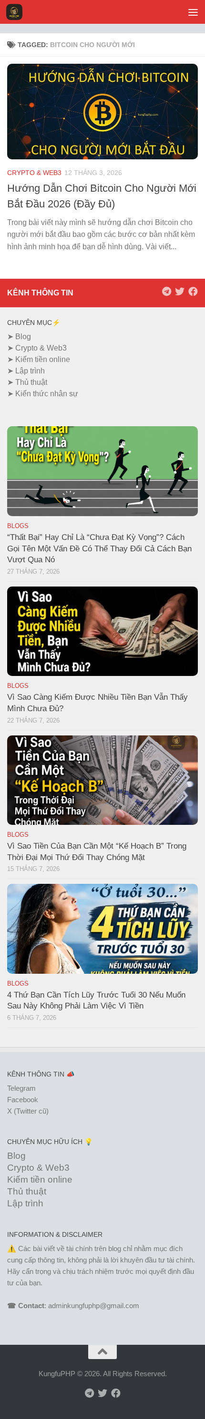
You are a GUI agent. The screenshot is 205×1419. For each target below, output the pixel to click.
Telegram (21, 1088)
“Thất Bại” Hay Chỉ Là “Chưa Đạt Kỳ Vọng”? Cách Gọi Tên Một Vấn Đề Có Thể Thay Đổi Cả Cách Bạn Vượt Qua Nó (99, 548)
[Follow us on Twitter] (179, 291)
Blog (23, 337)
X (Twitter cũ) (28, 1111)
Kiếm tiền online (42, 359)
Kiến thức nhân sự (46, 394)
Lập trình (25, 1203)
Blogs (18, 525)
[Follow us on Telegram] (166, 291)
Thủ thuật (31, 382)
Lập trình (30, 371)
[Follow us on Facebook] (193, 291)
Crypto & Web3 (34, 172)
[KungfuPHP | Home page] (17, 12)
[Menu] (193, 12)
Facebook (22, 1100)
